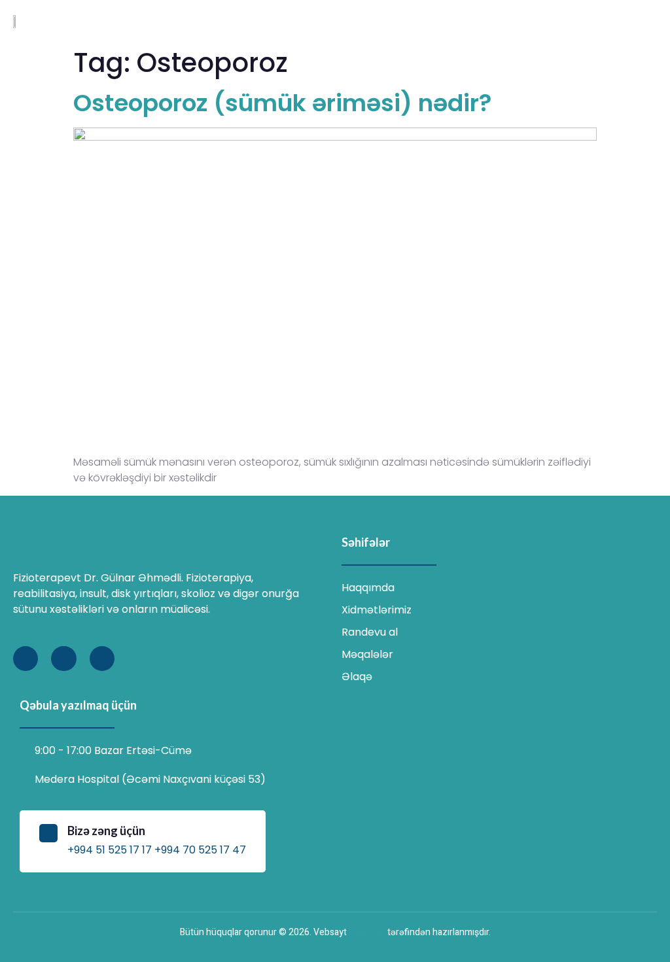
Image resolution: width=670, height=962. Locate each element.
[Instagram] (63, 658)
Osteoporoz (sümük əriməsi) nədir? (282, 103)
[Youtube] (102, 658)
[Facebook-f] (25, 658)
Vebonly (367, 931)
